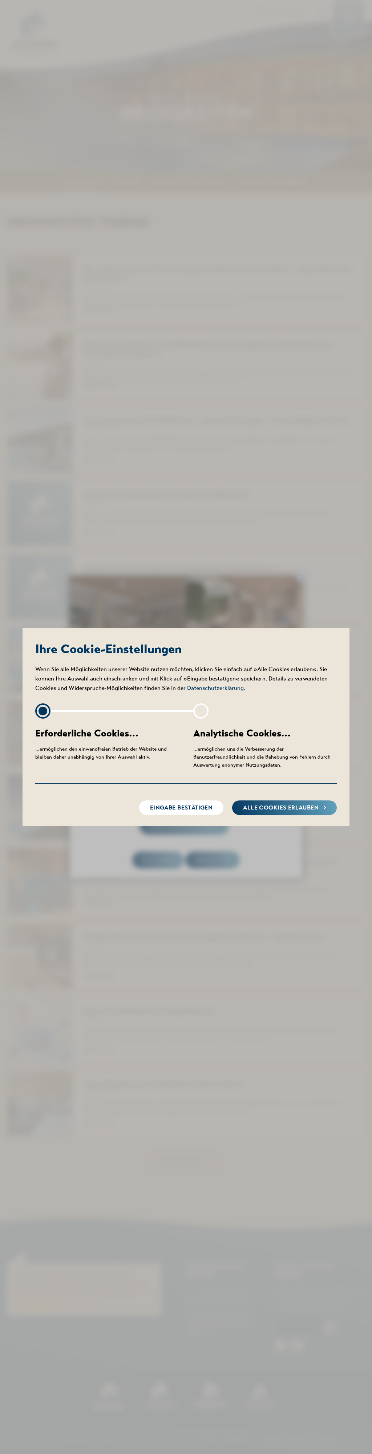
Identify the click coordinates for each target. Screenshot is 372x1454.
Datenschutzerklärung (215, 687)
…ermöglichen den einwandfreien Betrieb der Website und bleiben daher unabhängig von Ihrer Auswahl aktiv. (101, 744)
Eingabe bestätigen (181, 807)
